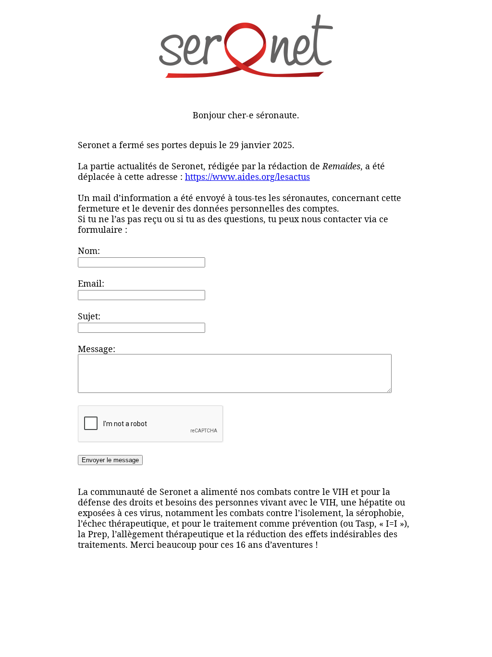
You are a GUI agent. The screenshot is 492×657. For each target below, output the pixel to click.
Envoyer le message (110, 460)
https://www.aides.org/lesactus (247, 176)
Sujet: (89, 316)
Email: (91, 283)
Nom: (89, 250)
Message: (96, 348)
